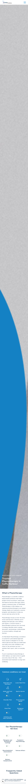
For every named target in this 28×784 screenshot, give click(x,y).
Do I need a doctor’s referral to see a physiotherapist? (12, 780)
